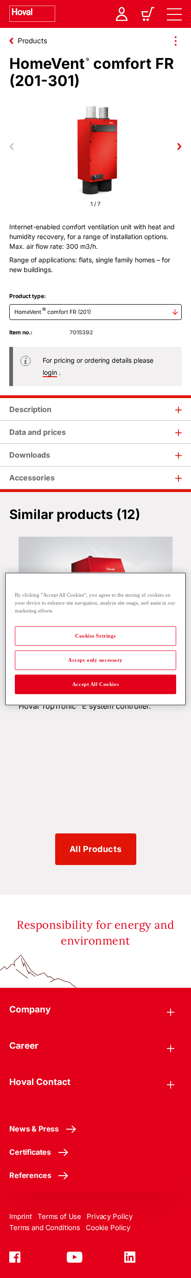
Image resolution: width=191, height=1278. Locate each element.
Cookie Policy (108, 1227)
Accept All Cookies (95, 684)
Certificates (30, 1152)
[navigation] (174, 14)
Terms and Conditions (44, 1227)
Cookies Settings (95, 636)
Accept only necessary (95, 660)
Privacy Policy (110, 1216)
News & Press (34, 1128)
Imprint (20, 1216)
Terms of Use (59, 1216)
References (30, 1175)
